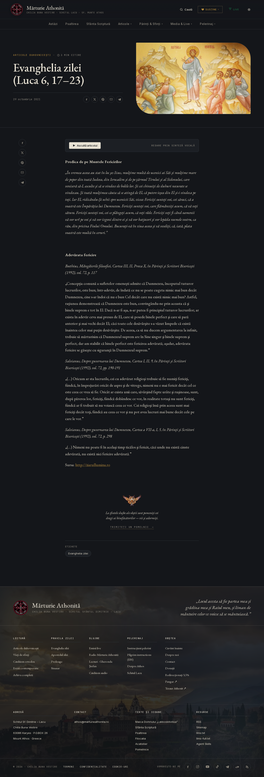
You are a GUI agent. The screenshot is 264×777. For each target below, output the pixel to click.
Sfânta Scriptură (98, 24)
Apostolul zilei (59, 655)
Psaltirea (71, 24)
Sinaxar (55, 668)
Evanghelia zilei (78, 553)
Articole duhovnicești (32, 55)
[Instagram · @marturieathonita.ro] (197, 766)
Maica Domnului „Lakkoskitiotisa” (156, 721)
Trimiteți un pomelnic (132, 527)
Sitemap (201, 727)
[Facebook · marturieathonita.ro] (187, 766)
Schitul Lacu (134, 673)
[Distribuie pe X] (94, 99)
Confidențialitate (93, 767)
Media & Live (181, 24)
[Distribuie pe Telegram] (119, 99)
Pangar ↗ (171, 681)
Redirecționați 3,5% (177, 675)
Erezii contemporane (25, 668)
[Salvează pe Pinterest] (103, 99)
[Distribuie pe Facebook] (86, 99)
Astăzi (53, 24)
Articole (125, 24)
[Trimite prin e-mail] (111, 99)
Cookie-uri (120, 767)
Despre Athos (135, 666)
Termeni (68, 767)
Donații (169, 668)
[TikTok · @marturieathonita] (217, 766)
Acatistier (141, 743)
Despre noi (172, 655)
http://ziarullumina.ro (92, 464)
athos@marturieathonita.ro (91, 721)
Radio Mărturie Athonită (103, 655)
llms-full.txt (203, 738)
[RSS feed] (247, 766)
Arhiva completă (23, 675)
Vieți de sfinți (21, 655)
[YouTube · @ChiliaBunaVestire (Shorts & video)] (207, 766)
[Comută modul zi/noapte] (249, 9)
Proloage (56, 661)
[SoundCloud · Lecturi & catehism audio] (237, 766)
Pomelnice (142, 749)
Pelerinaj (207, 24)
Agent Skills (203, 743)
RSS (198, 721)
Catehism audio (98, 673)
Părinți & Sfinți (151, 24)
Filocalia (140, 738)
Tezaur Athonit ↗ (175, 688)
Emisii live (95, 648)
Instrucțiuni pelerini (139, 648)
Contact (170, 661)
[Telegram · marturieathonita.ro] (227, 766)
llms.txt (200, 733)
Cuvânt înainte (174, 648)
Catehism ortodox (24, 661)
